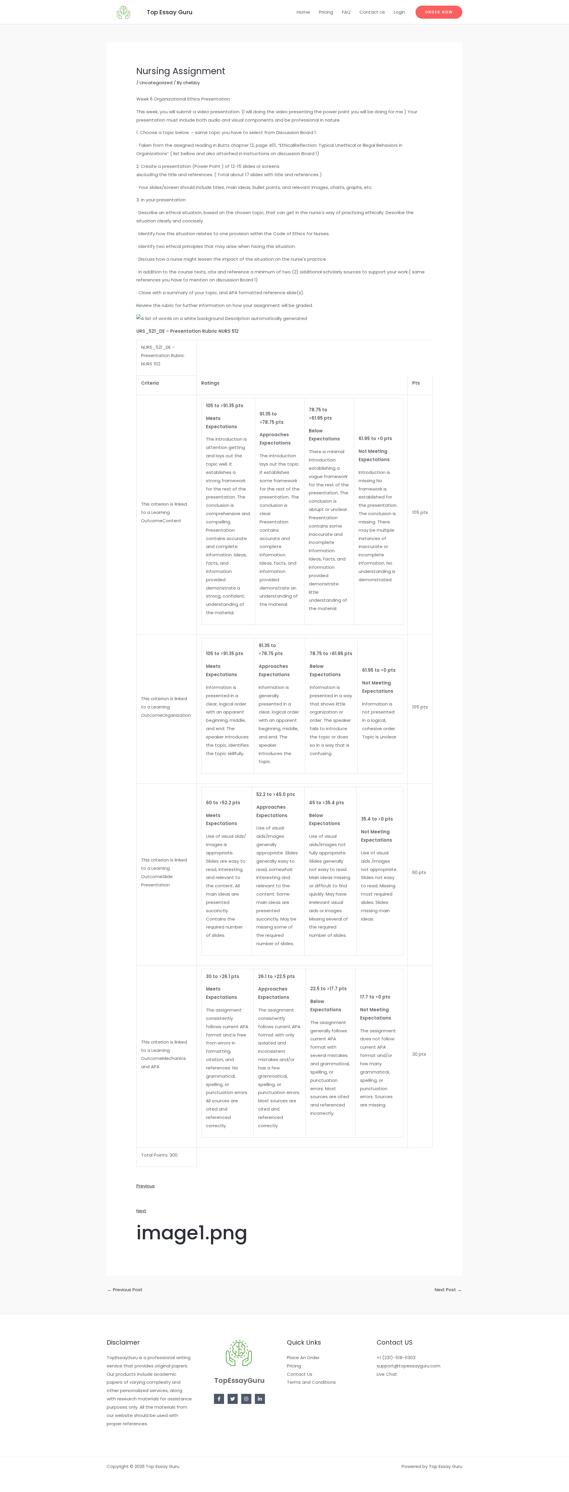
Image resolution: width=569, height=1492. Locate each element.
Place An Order (303, 1357)
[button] (438, 12)
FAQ (346, 12)
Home (303, 12)
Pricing (326, 12)
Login (399, 12)
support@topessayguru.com (408, 1366)
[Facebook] (219, 1399)
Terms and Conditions (311, 1382)
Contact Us (372, 12)
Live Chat (387, 1374)
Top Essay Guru (170, 12)
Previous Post (125, 1289)
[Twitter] (233, 1399)
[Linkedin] (260, 1399)
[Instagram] (246, 1399)
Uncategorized (156, 82)
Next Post (448, 1289)
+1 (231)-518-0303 (396, 1357)
